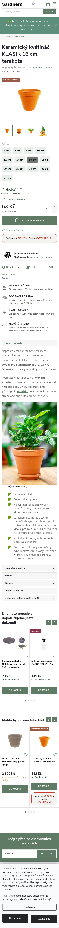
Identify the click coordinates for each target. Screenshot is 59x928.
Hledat (50, 11)
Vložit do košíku (32, 220)
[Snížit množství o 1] (54, 211)
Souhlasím (44, 919)
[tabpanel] (15, 662)
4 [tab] (34, 700)
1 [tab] (25, 700)
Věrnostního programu (41, 256)
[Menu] (55, 4)
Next (54, 622)
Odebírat (46, 853)
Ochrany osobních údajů (37, 899)
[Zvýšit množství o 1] (54, 206)
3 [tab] (31, 700)
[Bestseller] (44, 643)
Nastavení (29, 907)
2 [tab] (28, 700)
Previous (48, 622)
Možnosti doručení (16, 198)
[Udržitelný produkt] (44, 740)
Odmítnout (15, 918)
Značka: (8, 274)
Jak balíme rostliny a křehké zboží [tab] (22, 598)
